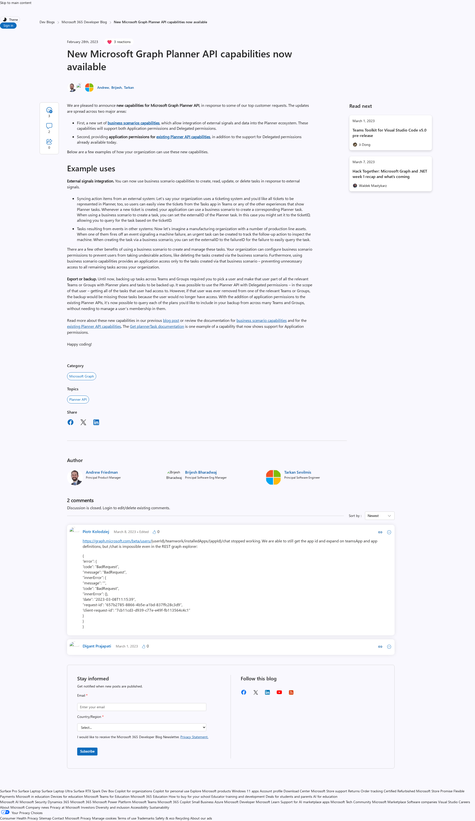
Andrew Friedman (102, 472)
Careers (464, 801)
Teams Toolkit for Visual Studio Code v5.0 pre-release (390, 132)
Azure (218, 801)
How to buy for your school (189, 796)
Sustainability (159, 807)
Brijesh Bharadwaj (201, 472)
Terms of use (127, 818)
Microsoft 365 (81, 801)
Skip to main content (15, 2)
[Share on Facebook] (70, 423)
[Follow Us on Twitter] (256, 694)
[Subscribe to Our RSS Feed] (291, 694)
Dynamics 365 (58, 801)
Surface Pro (8, 791)
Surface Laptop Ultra (57, 791)
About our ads (201, 818)
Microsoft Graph (81, 376)
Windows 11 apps (245, 791)
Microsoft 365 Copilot (174, 801)
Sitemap (45, 818)
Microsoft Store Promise (434, 791)
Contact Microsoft (65, 818)
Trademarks (145, 818)
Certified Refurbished (399, 791)
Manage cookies (104, 818)
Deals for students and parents (289, 796)
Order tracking (372, 791)
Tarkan (129, 87)
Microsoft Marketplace (389, 801)
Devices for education (67, 796)
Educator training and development (238, 796)
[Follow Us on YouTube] (279, 694)
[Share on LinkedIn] (96, 423)
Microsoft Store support (329, 791)
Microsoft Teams (144, 801)
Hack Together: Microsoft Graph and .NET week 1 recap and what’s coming (390, 173)
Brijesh (116, 87)
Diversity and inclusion (113, 807)
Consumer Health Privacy (19, 818)
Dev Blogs (47, 22)
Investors (88, 807)
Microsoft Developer (239, 801)
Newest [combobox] (373, 515)
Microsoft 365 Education (149, 796)
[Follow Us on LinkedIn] (267, 694)
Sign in (8, 25)
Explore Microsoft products (210, 791)
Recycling (182, 818)
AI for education (325, 796)
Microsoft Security (33, 801)
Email (82, 695)
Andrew (103, 87)
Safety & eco (164, 818)
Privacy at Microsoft (65, 807)
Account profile (271, 791)
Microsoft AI (9, 801)
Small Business (203, 801)
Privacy (86, 818)
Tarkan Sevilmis (297, 472)
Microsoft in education (33, 796)
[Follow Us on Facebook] (244, 694)
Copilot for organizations (133, 791)
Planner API (78, 399)
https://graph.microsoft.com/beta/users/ (117, 540)
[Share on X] (83, 423)
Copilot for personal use (171, 791)
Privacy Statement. (194, 736)
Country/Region (90, 716)
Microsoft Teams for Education (107, 796)
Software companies (422, 801)
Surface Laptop (29, 791)
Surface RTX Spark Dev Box (93, 791)
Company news (37, 807)
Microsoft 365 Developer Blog (84, 22)
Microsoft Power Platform (112, 801)
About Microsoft (12, 807)
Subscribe (87, 751)
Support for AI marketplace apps (305, 801)
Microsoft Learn (268, 801)
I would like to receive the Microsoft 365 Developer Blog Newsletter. (142, 736)
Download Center (297, 791)
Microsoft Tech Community (351, 801)
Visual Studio (448, 801)
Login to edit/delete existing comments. (136, 507)
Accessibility (139, 807)
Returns (354, 791)
